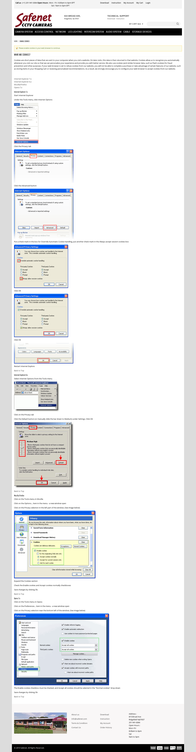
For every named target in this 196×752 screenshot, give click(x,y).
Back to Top (19, 371)
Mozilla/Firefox (20, 85)
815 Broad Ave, (72, 16)
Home (16, 41)
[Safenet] (34, 20)
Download (111, 19)
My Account (105, 723)
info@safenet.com (79, 719)
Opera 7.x (18, 87)
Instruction (120, 19)
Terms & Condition (79, 723)
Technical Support (118, 16)
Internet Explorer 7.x (23, 79)
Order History (106, 727)
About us (75, 715)
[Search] (178, 24)
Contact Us (76, 727)
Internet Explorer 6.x (23, 82)
